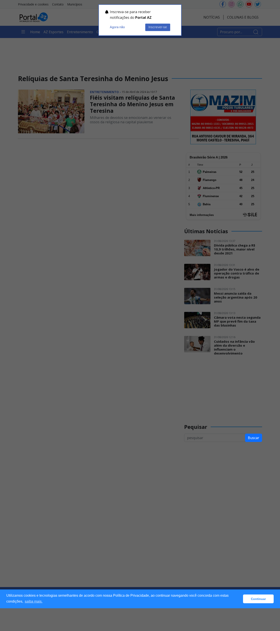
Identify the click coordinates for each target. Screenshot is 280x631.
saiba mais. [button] (33, 601)
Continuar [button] (258, 599)
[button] (239, 599)
